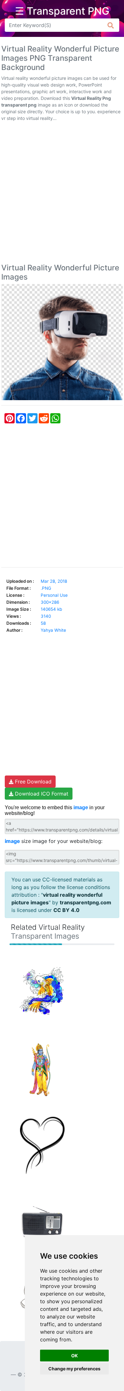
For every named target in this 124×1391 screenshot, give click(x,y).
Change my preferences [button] (74, 1368)
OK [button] (74, 1355)
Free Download (32, 781)
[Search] (110, 25)
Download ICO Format (40, 793)
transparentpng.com (85, 902)
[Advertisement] (62, 194)
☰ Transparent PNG (62, 11)
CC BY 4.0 (66, 910)
